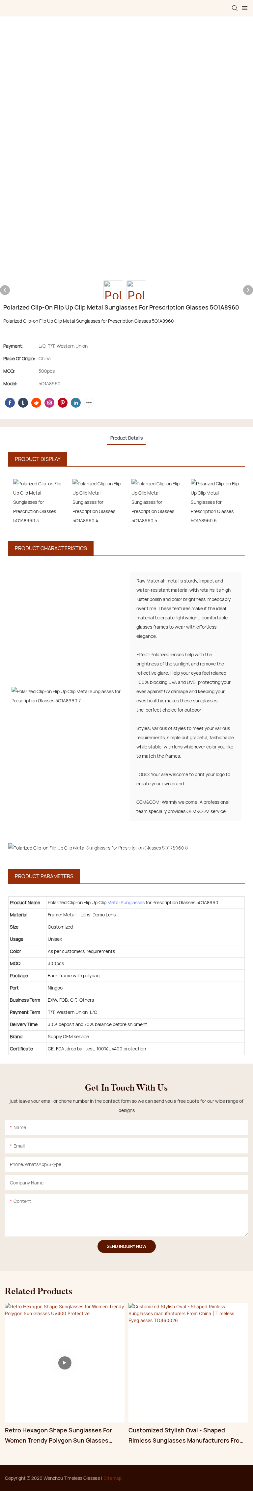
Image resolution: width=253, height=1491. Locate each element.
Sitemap (113, 1478)
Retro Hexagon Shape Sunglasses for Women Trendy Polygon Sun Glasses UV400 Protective (58, 1435)
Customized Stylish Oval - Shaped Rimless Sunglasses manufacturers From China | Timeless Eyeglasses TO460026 (186, 1435)
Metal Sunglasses (126, 902)
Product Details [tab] (126, 438)
